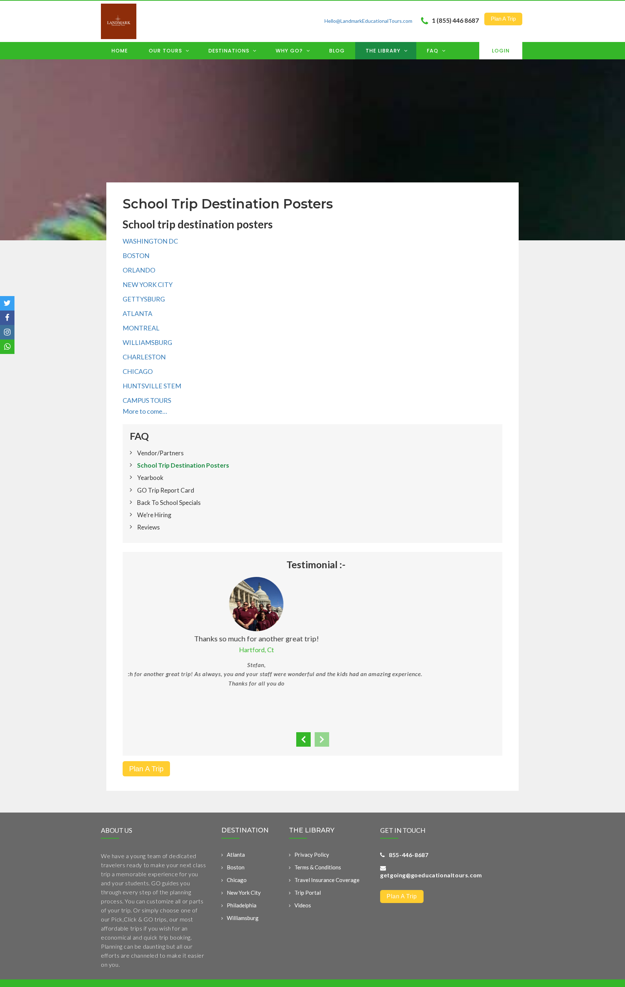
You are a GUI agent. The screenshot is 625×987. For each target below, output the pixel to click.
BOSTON (136, 256)
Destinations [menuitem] (229, 50)
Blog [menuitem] (337, 50)
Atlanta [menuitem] (236, 854)
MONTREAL (141, 328)
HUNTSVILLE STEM (152, 386)
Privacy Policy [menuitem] (311, 854)
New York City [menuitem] (244, 892)
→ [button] (322, 739)
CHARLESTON (144, 357)
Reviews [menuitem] (148, 527)
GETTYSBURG (144, 299)
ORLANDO (139, 270)
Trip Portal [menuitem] (307, 892)
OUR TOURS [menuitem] (166, 50)
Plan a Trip (503, 19)
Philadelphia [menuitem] (241, 905)
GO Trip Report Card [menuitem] (165, 490)
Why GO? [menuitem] (290, 50)
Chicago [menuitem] (237, 880)
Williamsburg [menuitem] (243, 918)
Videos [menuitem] (302, 905)
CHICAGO (138, 371)
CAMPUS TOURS (147, 400)
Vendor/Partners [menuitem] (160, 453)
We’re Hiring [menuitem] (154, 515)
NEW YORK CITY (148, 284)
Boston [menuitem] (236, 867)
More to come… (145, 411)
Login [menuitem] (501, 50)
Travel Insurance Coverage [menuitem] (327, 880)
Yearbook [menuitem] (150, 477)
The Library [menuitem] (384, 50)
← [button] (303, 739)
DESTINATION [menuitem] (245, 830)
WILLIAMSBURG (147, 342)
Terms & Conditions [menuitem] (317, 867)
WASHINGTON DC (150, 241)
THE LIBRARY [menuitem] (312, 830)
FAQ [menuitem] (433, 50)
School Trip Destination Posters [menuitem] (183, 465)
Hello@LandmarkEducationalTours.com (368, 21)
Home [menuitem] (119, 50)
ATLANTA (137, 313)
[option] (312, 623)
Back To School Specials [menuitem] (169, 502)
